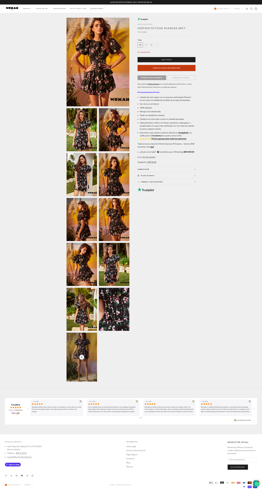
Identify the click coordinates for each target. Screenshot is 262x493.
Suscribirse (238, 467)
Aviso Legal (131, 446)
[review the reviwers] (80, 401)
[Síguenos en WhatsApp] (33, 476)
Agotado (166, 60)
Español (237, 8)
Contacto (130, 459)
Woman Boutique (145, 24)
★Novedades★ (59, 8)
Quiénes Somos (96, 8)
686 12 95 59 (21, 453)
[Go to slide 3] (141, 417)
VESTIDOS (152, 162)
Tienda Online (42, 8)
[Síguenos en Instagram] (17, 476)
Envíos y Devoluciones (135, 450)
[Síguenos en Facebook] (6, 476)
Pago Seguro (131, 454)
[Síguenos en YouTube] (22, 476)
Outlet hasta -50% (78, 8)
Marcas (26, 8)
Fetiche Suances (153, 84)
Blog (128, 463)
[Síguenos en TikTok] (27, 476)
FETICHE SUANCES (148, 157)
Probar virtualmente (151, 78)
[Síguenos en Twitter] (11, 476)
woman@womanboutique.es (19, 457)
